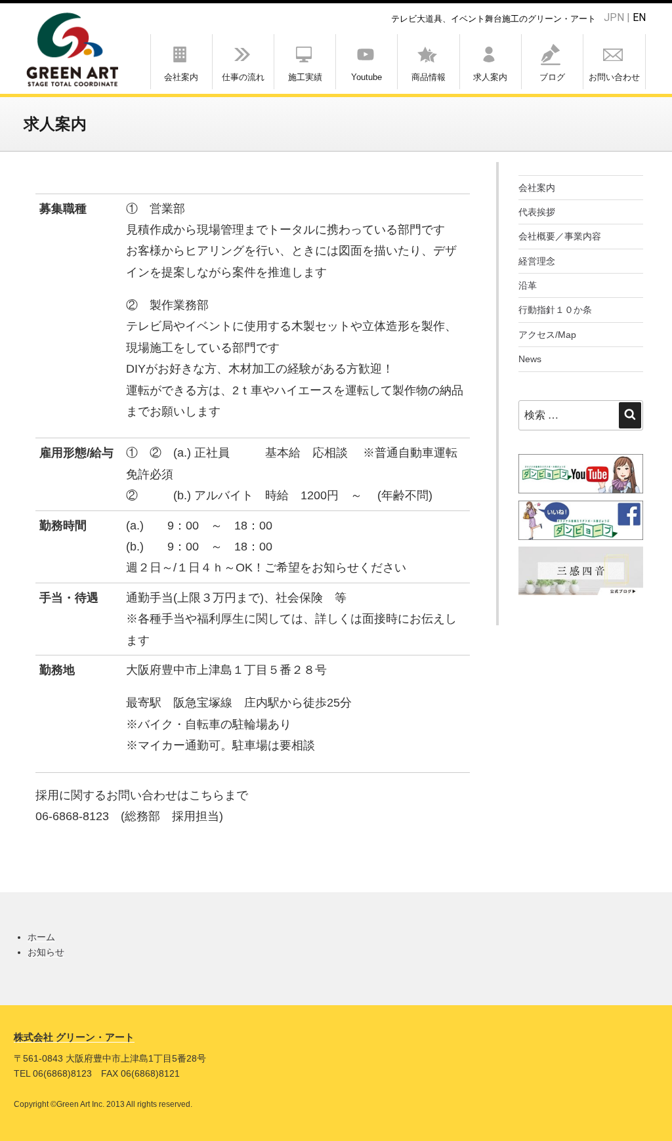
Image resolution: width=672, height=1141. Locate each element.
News (529, 359)
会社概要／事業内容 (559, 236)
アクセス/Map (547, 334)
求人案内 (490, 77)
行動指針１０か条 (555, 309)
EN (639, 17)
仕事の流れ (243, 77)
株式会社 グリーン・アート (74, 1037)
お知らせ (46, 952)
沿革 (527, 285)
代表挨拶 (536, 212)
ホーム (41, 937)
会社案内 (181, 77)
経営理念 (536, 261)
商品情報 (428, 77)
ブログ (552, 77)
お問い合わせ (614, 77)
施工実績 (305, 77)
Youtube (366, 77)
